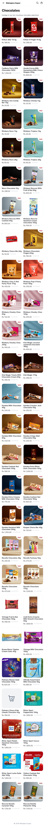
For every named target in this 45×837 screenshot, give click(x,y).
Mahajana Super (13, 3)
